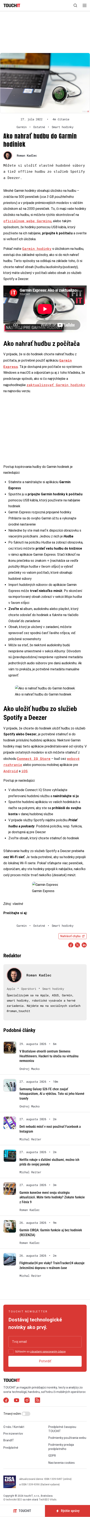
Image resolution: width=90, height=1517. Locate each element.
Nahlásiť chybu (70, 936)
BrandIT (8, 1440)
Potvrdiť (45, 1361)
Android (10, 771)
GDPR (52, 1455)
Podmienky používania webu (67, 1438)
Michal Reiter (30, 1139)
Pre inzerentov (13, 1433)
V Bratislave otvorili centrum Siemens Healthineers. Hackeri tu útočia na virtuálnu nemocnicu (48, 1056)
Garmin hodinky (36, 248)
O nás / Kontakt (13, 1427)
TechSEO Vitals (48, 1499)
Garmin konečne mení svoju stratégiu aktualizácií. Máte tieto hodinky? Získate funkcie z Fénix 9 (52, 1197)
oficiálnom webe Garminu (27, 221)
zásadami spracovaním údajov (48, 1351)
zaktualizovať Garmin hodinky (56, 385)
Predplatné (10, 1447)
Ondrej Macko (29, 1068)
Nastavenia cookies (61, 1462)
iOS (24, 771)
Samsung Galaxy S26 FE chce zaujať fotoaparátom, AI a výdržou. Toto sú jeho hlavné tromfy (51, 1093)
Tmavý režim (12, 1414)
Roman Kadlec (27, 155)
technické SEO (14, 1499)
